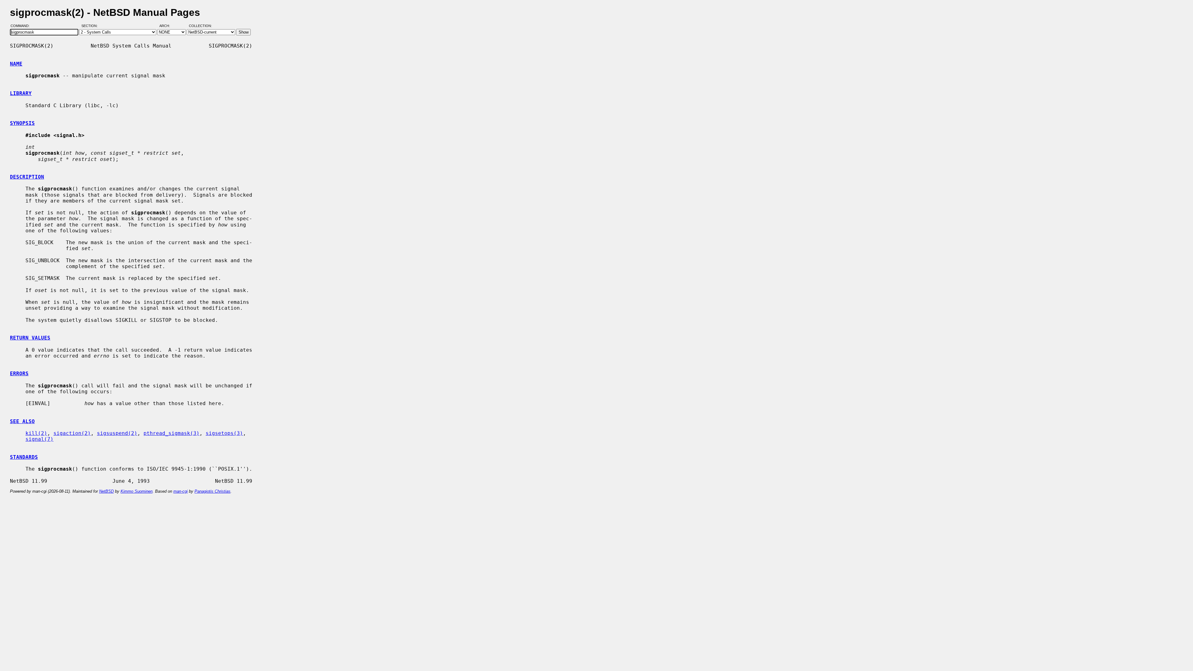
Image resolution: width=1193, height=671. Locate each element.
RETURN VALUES (30, 338)
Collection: (200, 26)
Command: (22, 26)
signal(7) (39, 439)
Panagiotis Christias (212, 491)
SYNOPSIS (22, 123)
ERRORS (19, 374)
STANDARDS (24, 457)
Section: (90, 26)
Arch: (167, 26)
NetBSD (106, 491)
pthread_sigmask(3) (171, 433)
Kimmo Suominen (137, 491)
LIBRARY (21, 93)
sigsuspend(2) (117, 433)
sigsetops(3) (224, 433)
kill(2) (36, 433)
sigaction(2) (72, 433)
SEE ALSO (22, 421)
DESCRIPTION (27, 177)
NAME (16, 64)
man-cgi (180, 491)
